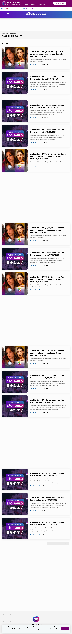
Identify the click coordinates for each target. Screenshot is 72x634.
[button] (65, 628)
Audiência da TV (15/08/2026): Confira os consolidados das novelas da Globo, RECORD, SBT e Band (48, 279)
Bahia (7, 8)
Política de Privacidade (19, 629)
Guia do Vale (29, 8)
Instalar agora (59, 3)
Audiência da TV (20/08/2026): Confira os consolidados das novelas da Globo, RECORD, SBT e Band (47, 54)
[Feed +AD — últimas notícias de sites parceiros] (3, 9)
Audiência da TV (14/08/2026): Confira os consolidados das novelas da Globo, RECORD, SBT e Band (48, 353)
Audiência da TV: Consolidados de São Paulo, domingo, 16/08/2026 (47, 377)
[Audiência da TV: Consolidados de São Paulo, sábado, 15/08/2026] (15, 406)
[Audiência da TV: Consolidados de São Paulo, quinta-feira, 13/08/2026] (15, 504)
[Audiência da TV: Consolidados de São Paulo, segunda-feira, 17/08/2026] (15, 259)
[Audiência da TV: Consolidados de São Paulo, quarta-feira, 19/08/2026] (15, 111)
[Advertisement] (36, 24)
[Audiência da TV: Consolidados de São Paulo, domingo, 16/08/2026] (15, 382)
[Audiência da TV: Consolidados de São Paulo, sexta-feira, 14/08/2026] (15, 479)
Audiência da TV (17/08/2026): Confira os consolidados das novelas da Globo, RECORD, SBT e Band (48, 230)
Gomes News (14, 8)
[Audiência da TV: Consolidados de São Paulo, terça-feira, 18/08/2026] (15, 136)
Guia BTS (22, 8)
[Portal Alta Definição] (36, 619)
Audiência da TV (35, 64)
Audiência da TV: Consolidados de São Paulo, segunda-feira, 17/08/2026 (47, 254)
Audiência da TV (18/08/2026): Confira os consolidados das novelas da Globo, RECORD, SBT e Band (48, 156)
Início (3, 33)
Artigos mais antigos (57, 544)
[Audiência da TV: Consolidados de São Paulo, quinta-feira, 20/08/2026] (15, 83)
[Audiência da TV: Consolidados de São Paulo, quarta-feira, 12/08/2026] (15, 528)
